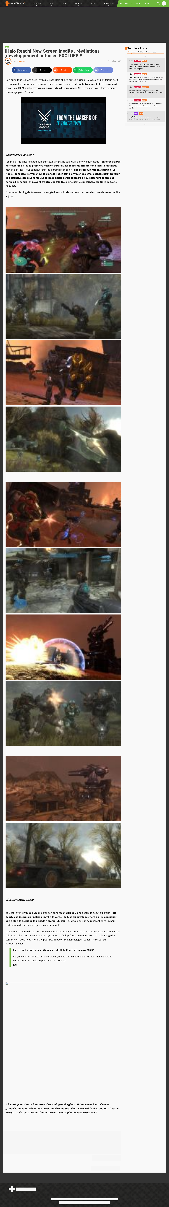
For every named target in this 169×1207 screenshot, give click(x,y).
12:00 (146, 91)
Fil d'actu (131, 52)
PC (121, 3)
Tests (92, 3)
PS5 (126, 3)
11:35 (145, 104)
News (148, 52)
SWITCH (139, 3)
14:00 (145, 65)
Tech (51, 3)
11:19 (144, 116)
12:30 (146, 78)
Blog (7, 47)
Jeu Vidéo (37, 3)
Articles (141, 52)
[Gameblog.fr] (14, 3)
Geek (64, 3)
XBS (131, 3)
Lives (155, 52)
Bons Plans (109, 3)
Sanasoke (20, 61)
